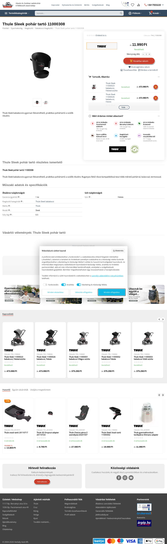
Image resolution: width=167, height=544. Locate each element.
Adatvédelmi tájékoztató (106, 507)
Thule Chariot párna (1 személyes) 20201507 (78, 433)
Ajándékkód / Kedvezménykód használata (113, 518)
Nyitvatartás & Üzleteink (72, 5)
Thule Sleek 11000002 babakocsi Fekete (110, 358)
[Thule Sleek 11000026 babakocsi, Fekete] (50, 337)
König (35, 511)
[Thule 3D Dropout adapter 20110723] (50, 413)
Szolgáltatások (98, 5)
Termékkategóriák (18, 13)
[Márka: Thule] (102, 46)
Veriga (36, 514)
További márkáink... (41, 522)
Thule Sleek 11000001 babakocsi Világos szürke (79, 358)
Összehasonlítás (130, 70)
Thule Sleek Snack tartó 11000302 (111, 433)
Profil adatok (70, 514)
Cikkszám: (147, 35)
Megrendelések (71, 503)
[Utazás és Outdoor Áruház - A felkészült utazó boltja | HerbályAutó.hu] (7, 4)
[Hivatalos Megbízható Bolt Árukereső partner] (135, 149)
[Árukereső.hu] (148, 514)
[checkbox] (50, 284)
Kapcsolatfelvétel (9, 511)
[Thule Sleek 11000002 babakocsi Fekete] (115, 337)
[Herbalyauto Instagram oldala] (124, 477)
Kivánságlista (70, 507)
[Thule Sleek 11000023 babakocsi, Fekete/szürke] (18, 337)
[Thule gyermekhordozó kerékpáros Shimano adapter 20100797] (147, 413)
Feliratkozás (42, 482)
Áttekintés (119, 250)
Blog (108, 5)
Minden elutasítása (55, 292)
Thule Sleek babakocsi (45, 201)
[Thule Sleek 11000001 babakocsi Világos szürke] (83, 337)
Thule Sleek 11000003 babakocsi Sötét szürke (143, 358)
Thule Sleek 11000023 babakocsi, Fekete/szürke (111, 87)
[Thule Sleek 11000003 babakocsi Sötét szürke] (147, 337)
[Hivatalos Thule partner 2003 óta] (117, 149)
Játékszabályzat (102, 514)
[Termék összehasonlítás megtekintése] (138, 6)
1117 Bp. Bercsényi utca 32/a (14, 503)
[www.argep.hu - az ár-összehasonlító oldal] (144, 523)
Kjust (35, 518)
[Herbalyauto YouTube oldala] (131, 477)
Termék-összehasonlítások (76, 511)
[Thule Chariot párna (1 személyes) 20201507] (83, 413)
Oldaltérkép (7, 529)
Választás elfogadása (83, 292)
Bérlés (86, 5)
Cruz (35, 507)
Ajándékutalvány (9, 522)
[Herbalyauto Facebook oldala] (118, 477)
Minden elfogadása (112, 292)
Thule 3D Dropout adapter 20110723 (48, 433)
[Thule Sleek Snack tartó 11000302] (115, 413)
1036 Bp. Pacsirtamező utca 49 (15, 507)
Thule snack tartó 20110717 (16, 432)
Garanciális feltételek (104, 511)
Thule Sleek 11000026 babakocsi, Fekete (110, 98)
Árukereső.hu (141, 517)
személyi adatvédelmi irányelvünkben (107, 275)
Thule (38, 206)
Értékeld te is (101, 35)
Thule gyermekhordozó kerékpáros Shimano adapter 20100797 (146, 433)
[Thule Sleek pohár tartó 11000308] (41, 65)
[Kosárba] (155, 87)
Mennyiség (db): (133, 54)
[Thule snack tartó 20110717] (18, 413)
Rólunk (5, 518)
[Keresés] (121, 13)
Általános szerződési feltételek (108, 503)
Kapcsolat (55, 5)
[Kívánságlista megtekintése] (132, 6)
